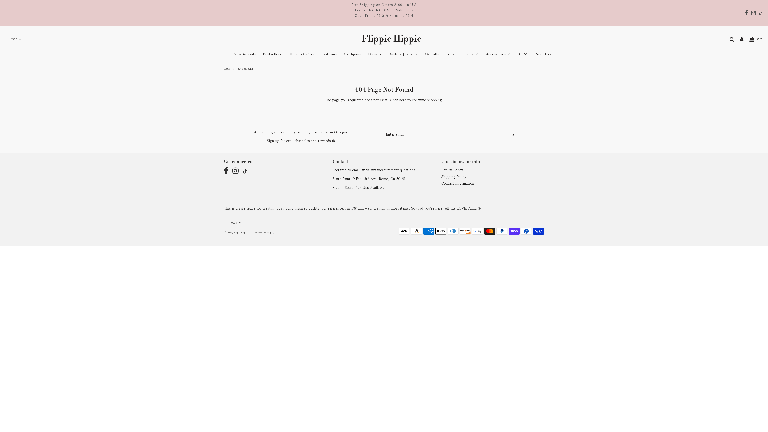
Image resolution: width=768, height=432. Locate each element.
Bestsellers (272, 54)
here (402, 99)
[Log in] (741, 38)
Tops (450, 54)
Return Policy (452, 169)
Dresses (374, 54)
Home (222, 54)
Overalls (432, 54)
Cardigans (352, 54)
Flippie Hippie (384, 39)
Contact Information (457, 183)
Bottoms (330, 54)
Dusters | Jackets (403, 54)
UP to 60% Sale (302, 54)
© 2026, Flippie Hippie (235, 232)
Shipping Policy (453, 176)
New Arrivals (245, 54)
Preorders (543, 54)
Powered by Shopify (264, 232)
